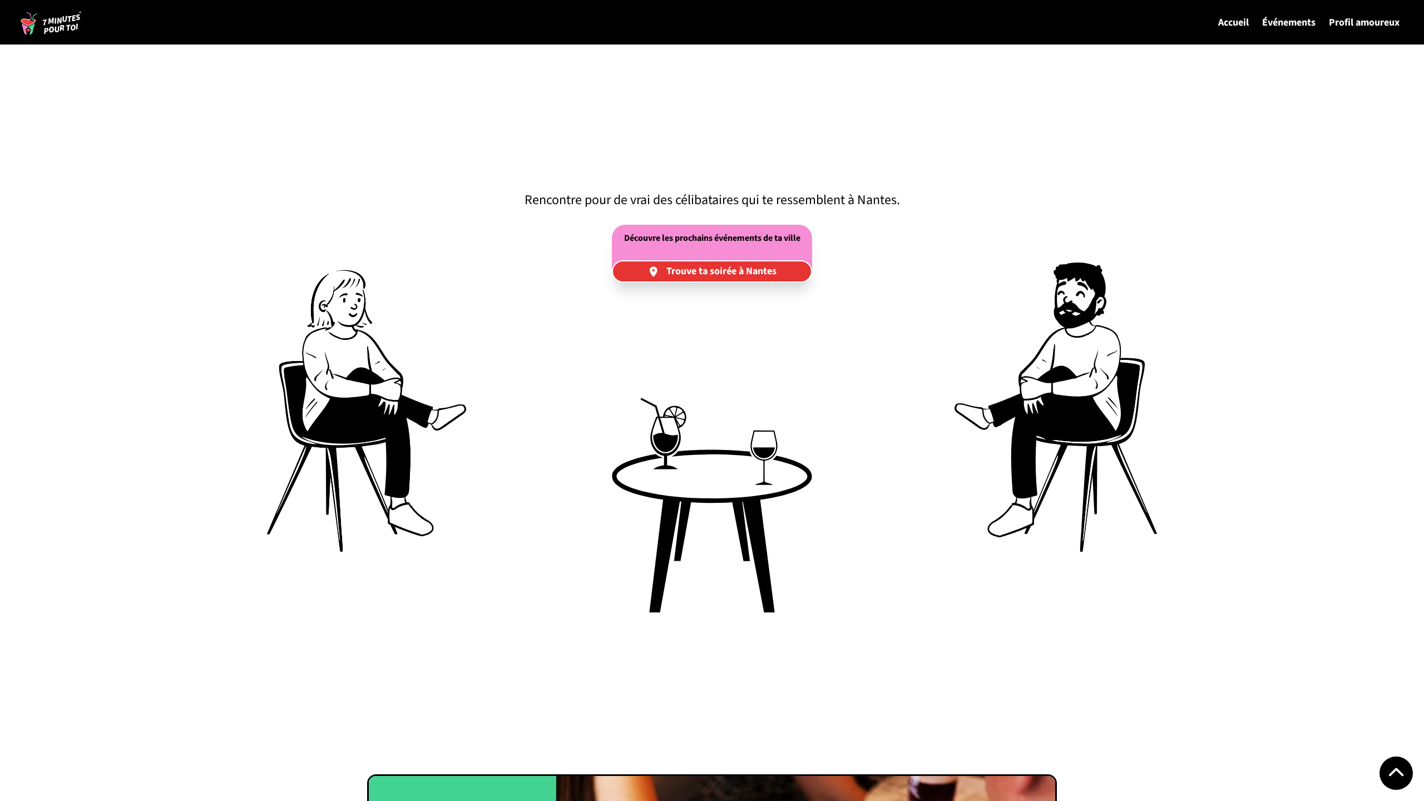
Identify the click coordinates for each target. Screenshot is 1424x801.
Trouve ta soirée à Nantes (721, 271)
